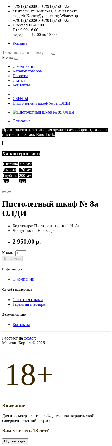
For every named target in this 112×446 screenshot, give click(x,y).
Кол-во (8, 253)
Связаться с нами (28, 299)
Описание (21, 121)
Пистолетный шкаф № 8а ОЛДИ (41, 103)
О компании (23, 279)
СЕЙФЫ (20, 98)
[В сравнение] (9, 192)
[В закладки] (4, 192)
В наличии (12, 259)
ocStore (30, 338)
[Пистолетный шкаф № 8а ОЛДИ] (43, 112)
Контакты (21, 324)
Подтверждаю (15, 441)
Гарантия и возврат (30, 304)
